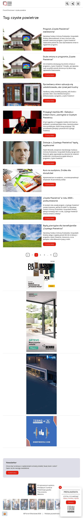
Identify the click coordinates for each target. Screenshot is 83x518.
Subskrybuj (12, 472)
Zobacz (71, 502)
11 (50, 255)
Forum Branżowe (8, 10)
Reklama (40, 494)
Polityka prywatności (52, 513)
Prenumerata (42, 492)
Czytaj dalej (49, 49)
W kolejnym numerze (44, 487)
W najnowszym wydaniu (45, 485)
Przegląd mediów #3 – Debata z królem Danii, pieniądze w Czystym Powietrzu (60, 115)
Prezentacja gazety (44, 490)
